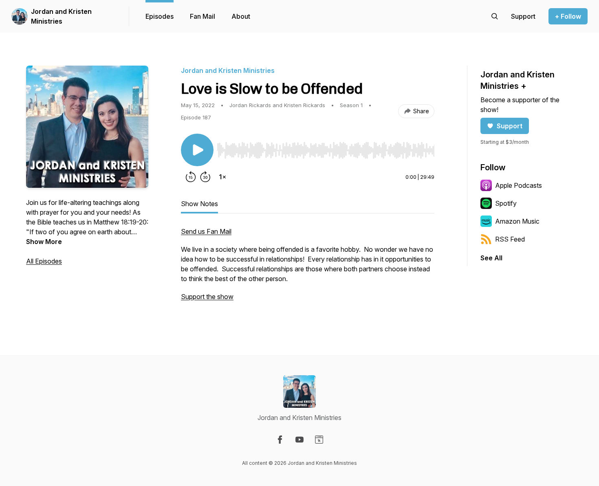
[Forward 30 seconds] (205, 177)
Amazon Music (517, 221)
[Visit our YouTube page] (299, 439)
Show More (44, 242)
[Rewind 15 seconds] (190, 177)
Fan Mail (202, 16)
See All (491, 258)
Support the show (207, 296)
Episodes (159, 16)
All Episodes (44, 261)
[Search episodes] (494, 16)
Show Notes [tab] (199, 204)
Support (509, 126)
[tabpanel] (307, 268)
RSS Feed (510, 239)
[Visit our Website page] (319, 439)
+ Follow (568, 16)
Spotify (506, 203)
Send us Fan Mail (206, 231)
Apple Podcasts (518, 185)
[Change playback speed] (222, 177)
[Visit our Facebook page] (280, 439)
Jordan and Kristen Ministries (61, 16)
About (240, 16)
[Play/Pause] (197, 150)
